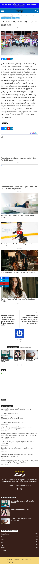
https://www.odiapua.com (19, 341)
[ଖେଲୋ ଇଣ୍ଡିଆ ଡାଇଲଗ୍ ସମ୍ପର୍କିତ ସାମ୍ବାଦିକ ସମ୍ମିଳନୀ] (7, 354)
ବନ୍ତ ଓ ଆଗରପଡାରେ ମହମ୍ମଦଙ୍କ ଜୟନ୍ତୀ (12, 422)
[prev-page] (18, 365)
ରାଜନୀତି (3, 548)
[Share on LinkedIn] (11, 59)
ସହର (17, 18)
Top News (3, 545)
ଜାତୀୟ (2, 542)
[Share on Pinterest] (8, 59)
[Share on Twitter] (5, 59)
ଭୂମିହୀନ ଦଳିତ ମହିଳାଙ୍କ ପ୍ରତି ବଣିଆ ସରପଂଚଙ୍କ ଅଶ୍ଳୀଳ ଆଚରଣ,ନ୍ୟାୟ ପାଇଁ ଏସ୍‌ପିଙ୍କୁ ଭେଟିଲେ (16, 428)
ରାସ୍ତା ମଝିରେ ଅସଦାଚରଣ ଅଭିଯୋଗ (19, 360)
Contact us (16, 559)
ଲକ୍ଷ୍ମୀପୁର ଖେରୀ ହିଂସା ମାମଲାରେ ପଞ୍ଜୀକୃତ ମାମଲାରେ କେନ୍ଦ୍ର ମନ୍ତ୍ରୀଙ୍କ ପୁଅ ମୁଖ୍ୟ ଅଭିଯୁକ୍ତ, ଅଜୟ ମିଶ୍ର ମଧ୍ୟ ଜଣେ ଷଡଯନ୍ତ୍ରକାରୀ (29, 319)
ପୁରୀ (13, 18)
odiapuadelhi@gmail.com (23, 485)
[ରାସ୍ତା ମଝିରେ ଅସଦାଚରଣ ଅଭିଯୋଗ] (19, 354)
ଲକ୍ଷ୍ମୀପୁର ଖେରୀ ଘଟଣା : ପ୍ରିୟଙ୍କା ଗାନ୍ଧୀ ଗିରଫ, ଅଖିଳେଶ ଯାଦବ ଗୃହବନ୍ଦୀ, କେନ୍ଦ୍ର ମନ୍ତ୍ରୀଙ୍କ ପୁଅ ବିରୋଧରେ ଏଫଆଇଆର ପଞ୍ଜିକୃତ (8, 320)
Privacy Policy (24, 559)
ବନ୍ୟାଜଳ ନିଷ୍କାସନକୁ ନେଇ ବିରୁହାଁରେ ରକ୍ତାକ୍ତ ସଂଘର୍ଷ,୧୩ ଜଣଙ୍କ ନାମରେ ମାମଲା (18, 442)
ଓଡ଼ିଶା (2, 537)
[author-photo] (19, 333)
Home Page (9, 559)
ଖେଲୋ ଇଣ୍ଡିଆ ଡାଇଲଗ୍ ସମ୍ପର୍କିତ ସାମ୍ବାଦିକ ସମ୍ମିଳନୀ (6, 360)
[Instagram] (21, 489)
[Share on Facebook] (2, 59)
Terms (31, 559)
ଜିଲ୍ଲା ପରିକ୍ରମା (10, 15)
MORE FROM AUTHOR (25, 347)
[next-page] (20, 365)
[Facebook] (18, 489)
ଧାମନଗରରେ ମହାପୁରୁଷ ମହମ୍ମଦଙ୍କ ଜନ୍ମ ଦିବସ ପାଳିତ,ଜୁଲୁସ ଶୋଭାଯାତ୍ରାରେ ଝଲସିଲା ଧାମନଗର (17, 455)
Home (3, 15)
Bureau (4, 28)
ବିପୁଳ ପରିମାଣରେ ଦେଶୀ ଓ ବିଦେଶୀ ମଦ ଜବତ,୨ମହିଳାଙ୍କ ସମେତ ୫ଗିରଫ (17, 449)
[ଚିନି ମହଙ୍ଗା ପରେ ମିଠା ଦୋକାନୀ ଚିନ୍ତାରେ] (32, 354)
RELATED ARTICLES (12, 347)
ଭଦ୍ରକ (2, 539)
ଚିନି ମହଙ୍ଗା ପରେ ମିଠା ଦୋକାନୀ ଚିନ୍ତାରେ (30, 360)
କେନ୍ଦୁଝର (3, 550)
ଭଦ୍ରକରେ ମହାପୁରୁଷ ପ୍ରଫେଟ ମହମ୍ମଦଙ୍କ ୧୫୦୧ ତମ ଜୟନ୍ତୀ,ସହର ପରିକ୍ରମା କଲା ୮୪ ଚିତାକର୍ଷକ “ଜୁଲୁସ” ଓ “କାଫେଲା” (19, 462)
